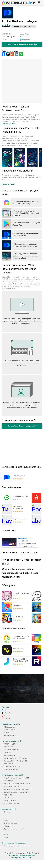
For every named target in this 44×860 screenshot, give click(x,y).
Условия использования (18, 855)
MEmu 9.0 (7, 826)
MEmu (18, 3)
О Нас (6, 820)
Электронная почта (10, 735)
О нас (31, 858)
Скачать (6, 837)
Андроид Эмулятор (10, 823)
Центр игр (7, 812)
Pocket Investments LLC (24, 27)
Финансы (6, 27)
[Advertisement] (22, 81)
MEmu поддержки (10, 727)
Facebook (7, 713)
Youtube (7, 718)
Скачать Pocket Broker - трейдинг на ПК (24, 44)
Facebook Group (9, 730)
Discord (6, 733)
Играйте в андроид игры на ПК (14, 829)
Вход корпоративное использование (16, 846)
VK (5, 710)
